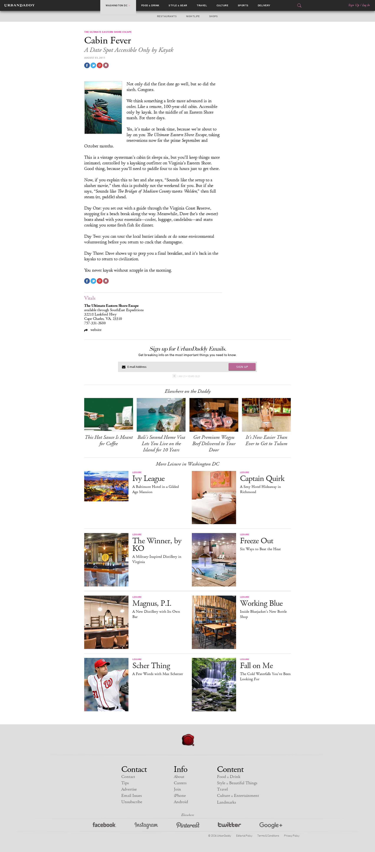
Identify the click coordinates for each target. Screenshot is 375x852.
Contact (128, 777)
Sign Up (353, 5)
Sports (243, 5)
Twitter (229, 825)
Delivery (264, 5)
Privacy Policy (291, 835)
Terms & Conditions (268, 835)
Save (99, 65)
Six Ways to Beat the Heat (260, 549)
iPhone (180, 796)
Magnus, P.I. (151, 603)
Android (181, 802)
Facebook (104, 825)
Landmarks (226, 802)
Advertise (129, 789)
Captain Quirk (262, 478)
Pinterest (188, 825)
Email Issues (131, 796)
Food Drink (150, 5)
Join (177, 789)
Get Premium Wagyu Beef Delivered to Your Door (213, 443)
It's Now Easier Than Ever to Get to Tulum (266, 440)
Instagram (146, 825)
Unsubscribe (131, 802)
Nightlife (193, 16)
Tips (125, 783)
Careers (180, 783)
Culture (222, 5)
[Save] (106, 65)
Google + (270, 825)
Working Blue (261, 603)
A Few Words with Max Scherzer (157, 674)
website (95, 329)
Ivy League (148, 478)
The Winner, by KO (156, 545)
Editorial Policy (244, 835)
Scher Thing (151, 665)
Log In (366, 5)
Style (178, 5)
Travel (202, 5)
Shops (213, 16)
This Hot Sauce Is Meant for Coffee (109, 440)
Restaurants (167, 16)
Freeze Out (256, 541)
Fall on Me (256, 665)
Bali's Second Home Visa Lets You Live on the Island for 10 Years (161, 443)
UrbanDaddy (19, 5)
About (179, 777)
